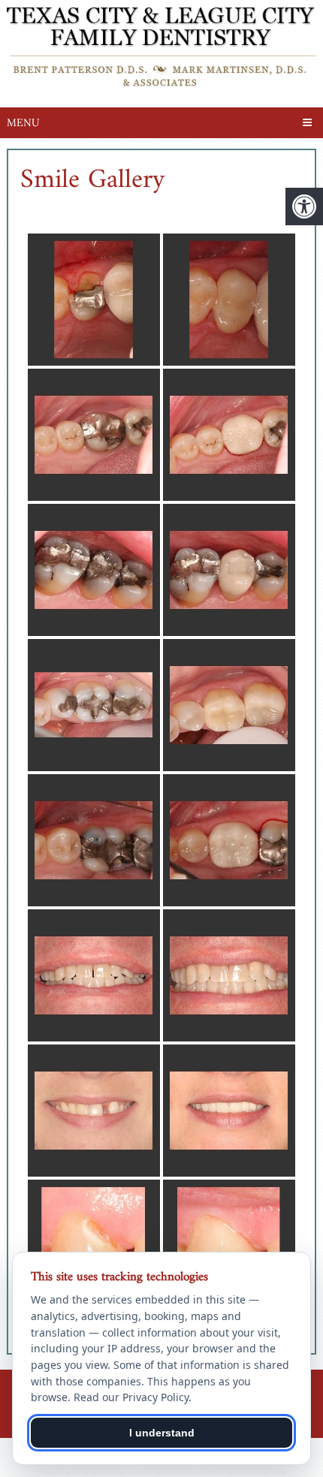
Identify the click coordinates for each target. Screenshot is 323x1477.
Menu (23, 122)
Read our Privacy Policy (131, 1397)
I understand (162, 1433)
